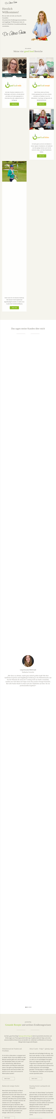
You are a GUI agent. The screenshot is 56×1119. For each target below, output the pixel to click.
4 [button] (30, 1007)
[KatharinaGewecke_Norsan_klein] (28, 661)
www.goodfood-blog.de (25, 1036)
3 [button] (29, 1007)
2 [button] (27, 1007)
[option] (28, 674)
